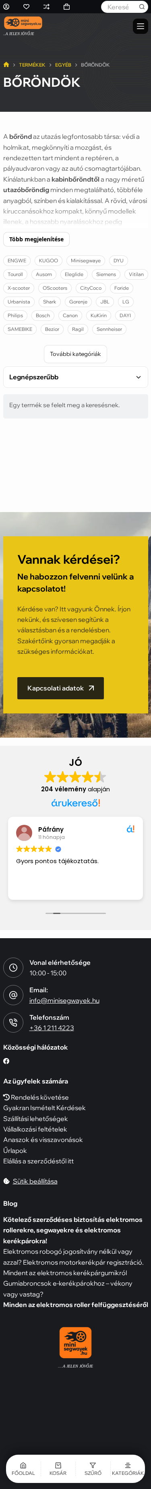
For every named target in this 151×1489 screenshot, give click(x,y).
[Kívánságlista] (26, 7)
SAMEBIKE (20, 329)
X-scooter (19, 288)
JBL (105, 302)
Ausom (44, 274)
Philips (15, 315)
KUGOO (48, 260)
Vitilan (136, 274)
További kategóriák (75, 354)
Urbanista (19, 302)
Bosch (43, 315)
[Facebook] (6, 1061)
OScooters (55, 288)
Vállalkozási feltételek (35, 1129)
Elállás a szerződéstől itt (38, 1161)
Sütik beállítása (35, 1181)
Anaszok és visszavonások (43, 1140)
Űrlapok (15, 1150)
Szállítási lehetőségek (35, 1119)
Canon (70, 315)
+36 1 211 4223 (51, 1028)
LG (125, 302)
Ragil (78, 329)
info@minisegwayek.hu (64, 1000)
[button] (93, 1469)
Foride (121, 288)
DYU (119, 260)
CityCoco (90, 288)
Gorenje (78, 302)
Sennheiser (109, 329)
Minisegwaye (86, 260)
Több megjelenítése (36, 239)
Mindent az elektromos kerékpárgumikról (65, 1273)
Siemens (106, 274)
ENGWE (17, 260)
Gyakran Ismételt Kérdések (44, 1108)
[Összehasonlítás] (46, 7)
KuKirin (99, 315)
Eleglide (74, 274)
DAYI (125, 315)
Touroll (15, 274)
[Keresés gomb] (142, 7)
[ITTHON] (6, 65)
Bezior (52, 329)
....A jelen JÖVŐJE (75, 1366)
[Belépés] (6, 7)
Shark (49, 302)
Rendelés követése (39, 1097)
